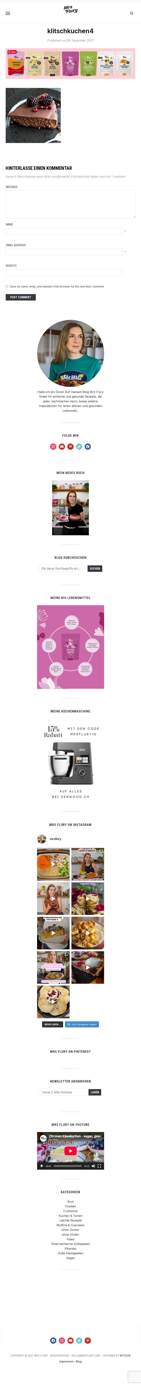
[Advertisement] (70, 1297)
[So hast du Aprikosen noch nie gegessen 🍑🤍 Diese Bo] (53, 898)
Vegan (70, 1258)
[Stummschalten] (93, 1166)
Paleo (71, 1239)
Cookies (70, 1206)
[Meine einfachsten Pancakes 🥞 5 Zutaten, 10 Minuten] (87, 898)
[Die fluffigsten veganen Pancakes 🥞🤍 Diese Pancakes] (53, 1002)
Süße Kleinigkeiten (70, 1253)
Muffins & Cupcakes (70, 1225)
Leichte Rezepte (70, 1220)
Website (11, 265)
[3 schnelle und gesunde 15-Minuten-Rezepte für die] (87, 864)
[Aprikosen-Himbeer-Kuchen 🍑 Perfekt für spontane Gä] (53, 933)
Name (9, 224)
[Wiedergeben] (42, 1166)
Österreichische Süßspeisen (70, 1244)
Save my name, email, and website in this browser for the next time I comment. (57, 286)
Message (11, 187)
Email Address (16, 245)
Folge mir (70, 435)
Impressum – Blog (70, 1361)
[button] (8, 13)
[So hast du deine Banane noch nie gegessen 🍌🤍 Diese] (87, 933)
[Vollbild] (99, 1166)
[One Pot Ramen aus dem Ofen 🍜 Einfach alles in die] (53, 864)
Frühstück (70, 1211)
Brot (71, 1201)
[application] (70, 1151)
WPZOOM (125, 1355)
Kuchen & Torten (70, 1216)
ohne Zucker (70, 1230)
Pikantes (70, 1248)
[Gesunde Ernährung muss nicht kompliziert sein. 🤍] (53, 967)
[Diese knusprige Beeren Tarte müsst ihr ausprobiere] (87, 967)
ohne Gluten (70, 1234)
